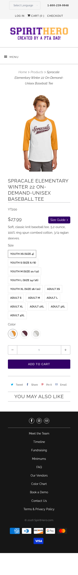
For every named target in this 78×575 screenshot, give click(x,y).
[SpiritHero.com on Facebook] (31, 420)
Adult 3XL (58, 306)
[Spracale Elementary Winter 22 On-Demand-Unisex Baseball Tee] (39, 131)
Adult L (52, 297)
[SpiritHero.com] (39, 34)
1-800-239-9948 (58, 5)
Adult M (34, 297)
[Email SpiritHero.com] (46, 420)
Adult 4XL (17, 315)
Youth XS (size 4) (22, 253)
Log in (20, 15)
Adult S (15, 297)
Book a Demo (39, 492)
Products (37, 72)
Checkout (55, 15)
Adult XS (53, 289)
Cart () (37, 15)
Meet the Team (39, 433)
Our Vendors (39, 475)
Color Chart (39, 484)
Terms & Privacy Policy (39, 509)
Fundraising (39, 450)
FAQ (39, 467)
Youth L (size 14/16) (24, 280)
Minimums (39, 458)
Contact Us (39, 500)
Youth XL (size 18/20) (25, 289)
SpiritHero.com (43, 520)
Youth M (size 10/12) (24, 271)
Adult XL (16, 306)
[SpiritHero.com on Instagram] (39, 420)
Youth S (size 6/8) (23, 262)
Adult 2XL (37, 306)
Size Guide (58, 220)
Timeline (39, 442)
